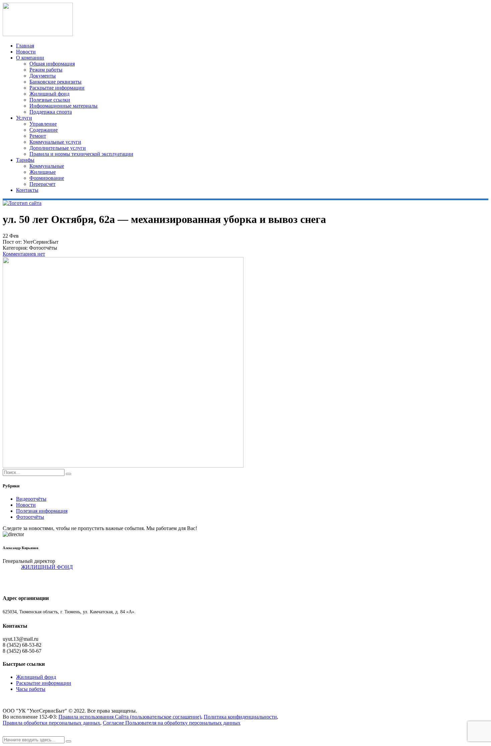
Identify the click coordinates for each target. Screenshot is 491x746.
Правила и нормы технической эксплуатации (81, 154)
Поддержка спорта (50, 112)
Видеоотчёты (31, 499)
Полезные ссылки (49, 100)
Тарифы (25, 160)
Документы (42, 76)
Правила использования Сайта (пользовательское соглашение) (129, 717)
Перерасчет (42, 184)
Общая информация (52, 64)
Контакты (27, 190)
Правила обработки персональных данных (51, 723)
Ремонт (37, 136)
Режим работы (45, 70)
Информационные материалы (63, 106)
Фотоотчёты (30, 517)
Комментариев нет (24, 254)
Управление (43, 124)
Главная (25, 45)
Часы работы (30, 689)
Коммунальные (46, 166)
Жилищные (42, 172)
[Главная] (22, 203)
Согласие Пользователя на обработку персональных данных (171, 723)
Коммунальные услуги (55, 142)
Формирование (46, 178)
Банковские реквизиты (55, 82)
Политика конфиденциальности (240, 717)
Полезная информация (41, 511)
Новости (26, 51)
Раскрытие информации (57, 88)
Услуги (24, 118)
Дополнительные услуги (57, 148)
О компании (30, 57)
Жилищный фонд (49, 94)
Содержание (43, 130)
